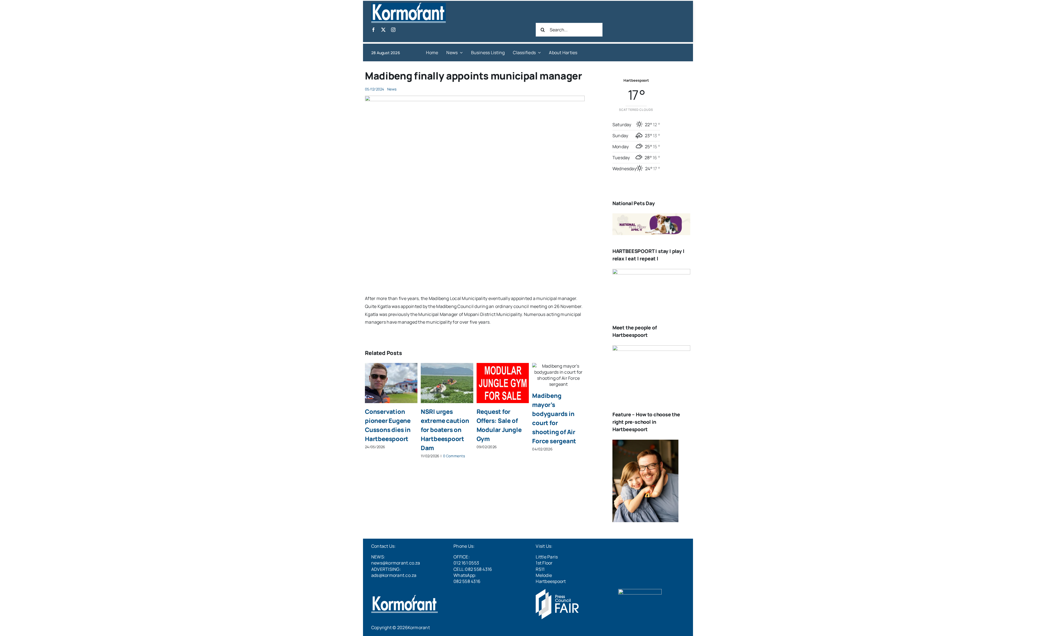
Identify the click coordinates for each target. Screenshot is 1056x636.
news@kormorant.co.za (395, 563)
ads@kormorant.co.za (394, 575)
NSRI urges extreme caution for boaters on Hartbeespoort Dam (445, 430)
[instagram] (393, 29)
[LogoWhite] (408, 5)
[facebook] (373, 29)
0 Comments (454, 455)
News (392, 89)
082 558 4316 (466, 581)
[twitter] (383, 29)
